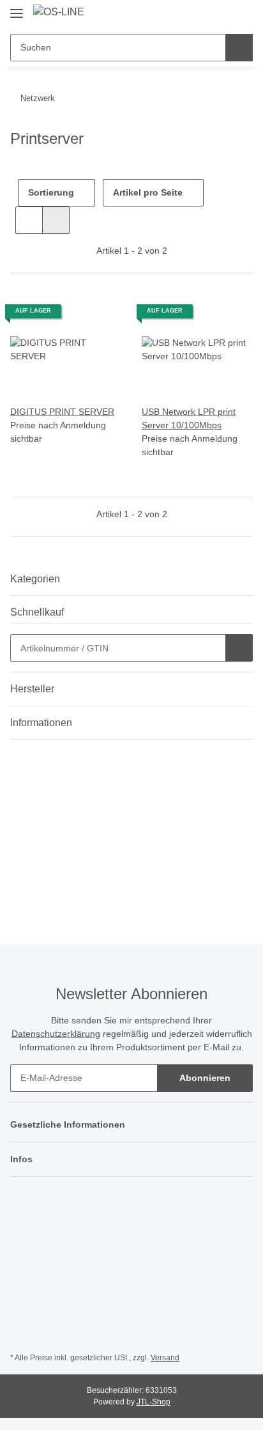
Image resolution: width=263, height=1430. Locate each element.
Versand (165, 1357)
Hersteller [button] (32, 688)
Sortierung (51, 192)
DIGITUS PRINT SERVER (62, 412)
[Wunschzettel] (221, 14)
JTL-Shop (153, 1401)
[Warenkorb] (242, 14)
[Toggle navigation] (16, 8)
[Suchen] (239, 47)
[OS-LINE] (58, 12)
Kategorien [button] (35, 578)
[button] (202, 14)
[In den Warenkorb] (239, 648)
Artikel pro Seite (148, 192)
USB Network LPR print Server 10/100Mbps (189, 418)
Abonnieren (204, 1078)
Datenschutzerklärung (55, 1034)
